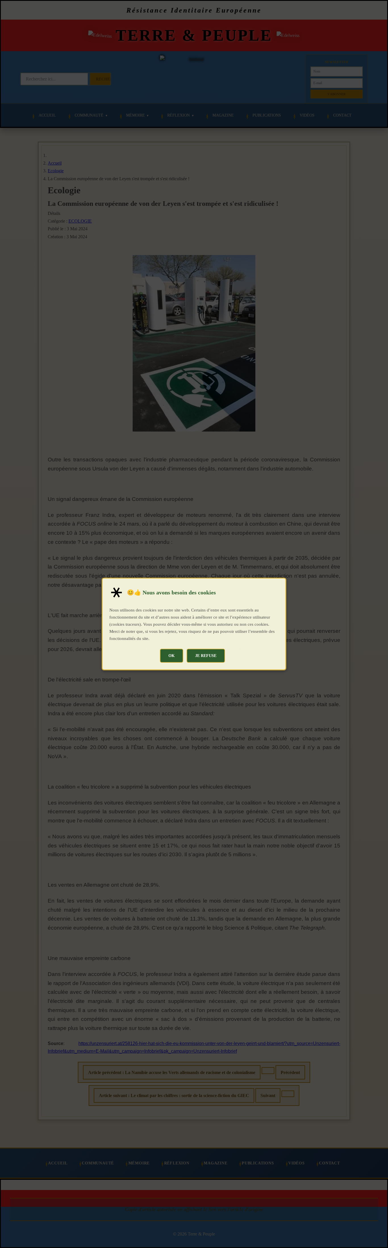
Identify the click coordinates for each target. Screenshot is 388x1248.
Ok (171, 655)
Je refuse (205, 655)
